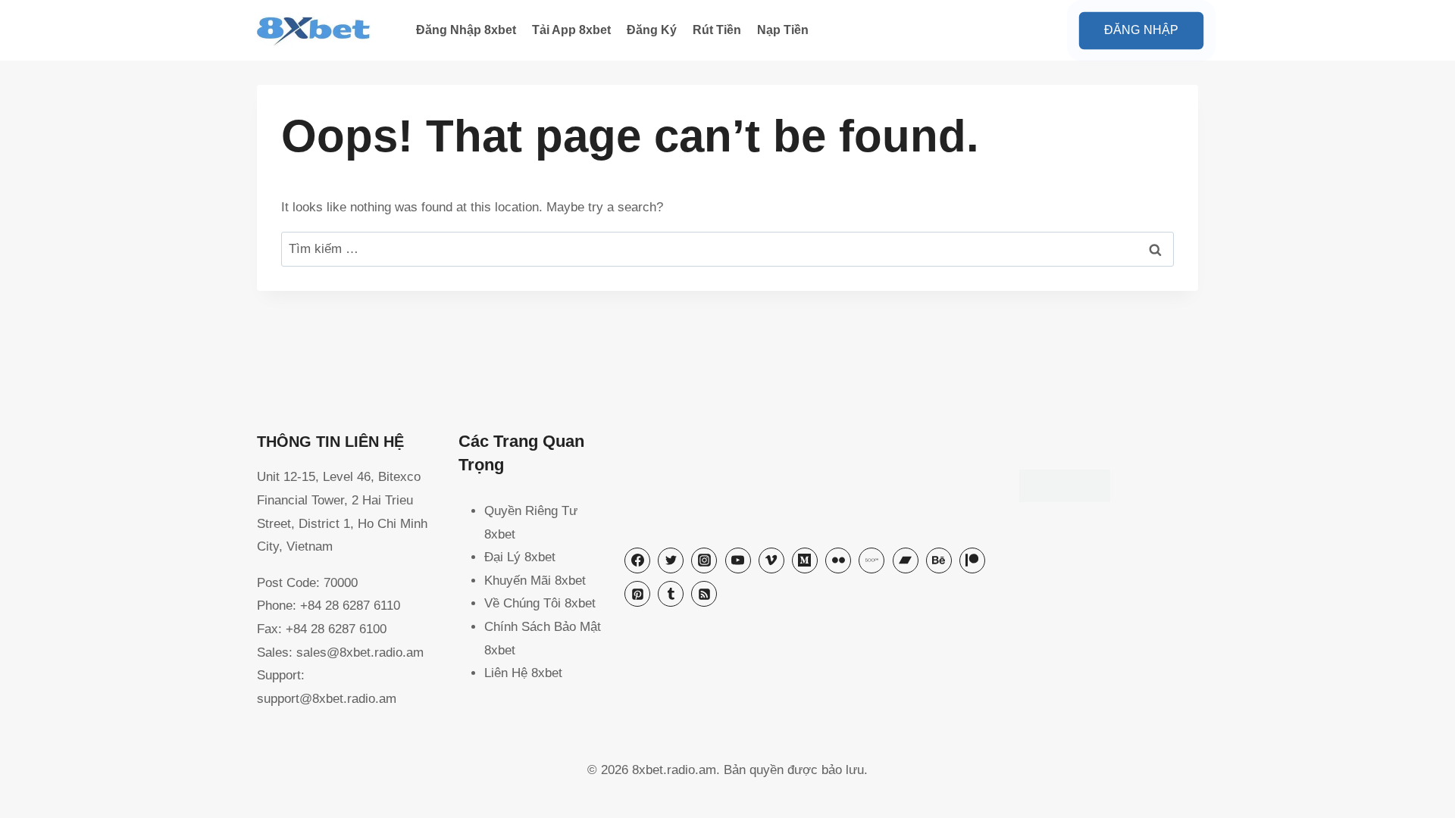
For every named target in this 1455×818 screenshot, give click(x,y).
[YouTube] (738, 560)
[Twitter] (671, 560)
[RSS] (704, 594)
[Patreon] (972, 560)
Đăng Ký (652, 29)
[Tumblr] (671, 594)
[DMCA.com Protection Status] (1108, 486)
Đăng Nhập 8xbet (466, 29)
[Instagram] (704, 560)
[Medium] (805, 560)
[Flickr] (838, 560)
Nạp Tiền (783, 29)
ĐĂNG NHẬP (1141, 29)
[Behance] (939, 560)
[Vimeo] (771, 560)
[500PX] (871, 560)
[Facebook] (637, 560)
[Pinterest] (637, 594)
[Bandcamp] (905, 560)
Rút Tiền (717, 29)
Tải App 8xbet (571, 29)
